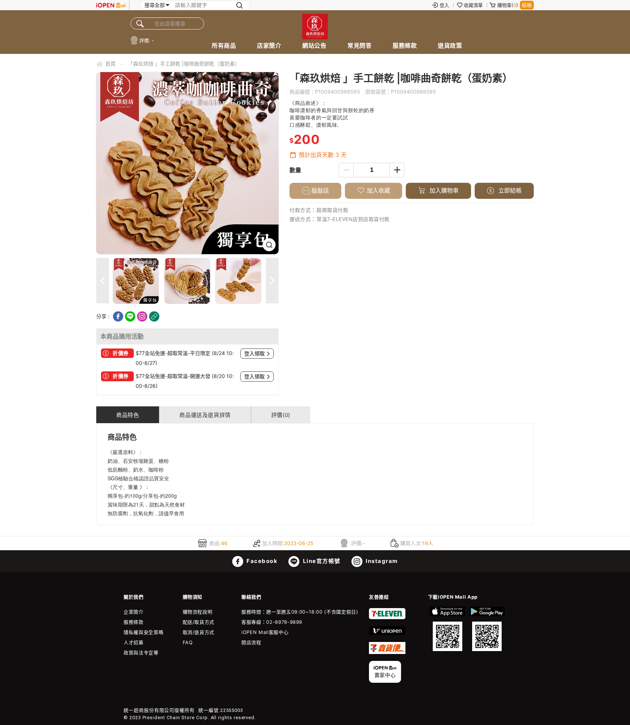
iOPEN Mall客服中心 (264, 632)
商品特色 (127, 414)
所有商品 (224, 45)
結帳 (527, 5)
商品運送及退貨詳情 (204, 414)
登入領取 (254, 353)
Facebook (261, 560)
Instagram (381, 560)
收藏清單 (473, 5)
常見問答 (359, 45)
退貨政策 (450, 45)
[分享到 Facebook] (118, 316)
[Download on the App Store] (447, 629)
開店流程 (251, 642)
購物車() (507, 5)
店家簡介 (269, 45)
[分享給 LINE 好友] (130, 316)
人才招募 (134, 642)
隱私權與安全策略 (143, 632)
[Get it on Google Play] (486, 629)
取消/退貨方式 (199, 632)
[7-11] (387, 617)
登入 (444, 5)
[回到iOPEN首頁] (110, 5)
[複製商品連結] (154, 316)
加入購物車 (443, 190)
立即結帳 (509, 190)
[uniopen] (387, 633)
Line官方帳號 (321, 560)
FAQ (188, 642)
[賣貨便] (387, 652)
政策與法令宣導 (141, 652)
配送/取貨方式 (199, 622)
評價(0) (280, 414)
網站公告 (314, 45)
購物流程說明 (198, 612)
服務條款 (405, 45)
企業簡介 (134, 612)
